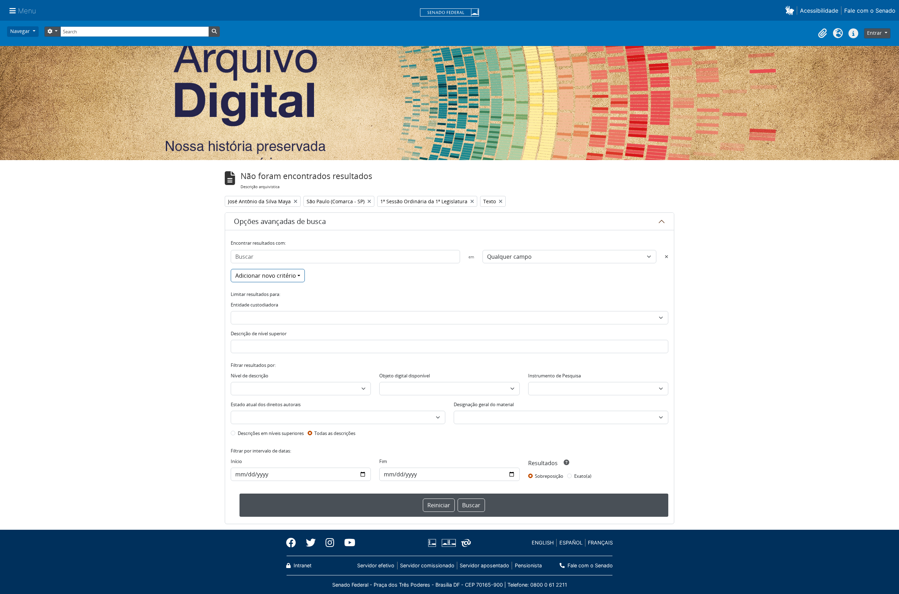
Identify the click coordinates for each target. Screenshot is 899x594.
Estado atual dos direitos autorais (266, 404)
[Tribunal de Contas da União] (465, 543)
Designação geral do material (484, 404)
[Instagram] (330, 542)
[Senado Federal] (449, 13)
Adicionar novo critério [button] (265, 275)
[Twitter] (311, 542)
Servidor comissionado (427, 565)
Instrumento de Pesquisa (554, 375)
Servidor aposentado (484, 565)
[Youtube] (347, 542)
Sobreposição (549, 476)
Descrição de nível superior (259, 333)
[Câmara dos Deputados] (433, 543)
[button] (791, 10)
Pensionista (528, 565)
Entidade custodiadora (254, 305)
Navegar (20, 31)
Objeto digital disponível (404, 375)
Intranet (301, 565)
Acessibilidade (819, 10)
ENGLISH (543, 543)
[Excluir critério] (666, 256)
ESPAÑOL (571, 543)
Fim (383, 461)
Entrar (875, 32)
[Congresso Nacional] (448, 543)
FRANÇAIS (600, 543)
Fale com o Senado (869, 10)
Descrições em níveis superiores (271, 433)
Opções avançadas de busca (280, 221)
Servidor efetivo (375, 565)
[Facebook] (293, 542)
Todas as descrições (334, 433)
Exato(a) (582, 476)
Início (236, 461)
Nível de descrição (249, 375)
